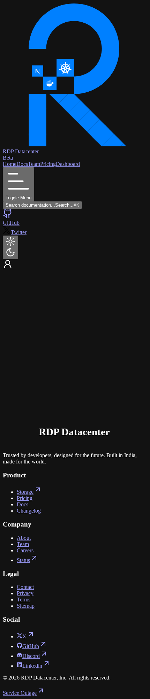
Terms (45, 405)
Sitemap (26, 606)
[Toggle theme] (10, 247)
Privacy (25, 593)
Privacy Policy (71, 405)
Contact (25, 587)
